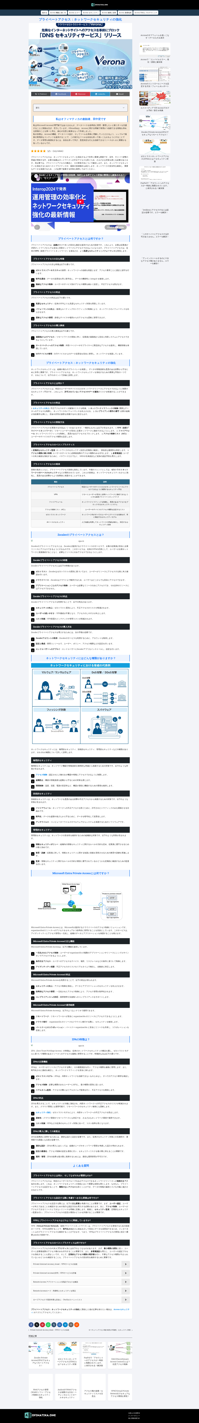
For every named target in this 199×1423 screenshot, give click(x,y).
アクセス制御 (41, 774)
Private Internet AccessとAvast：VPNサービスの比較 (49, 1330)
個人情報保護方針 (134, 1418)
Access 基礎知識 (125, 13)
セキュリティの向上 (41, 408)
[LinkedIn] (59, 1324)
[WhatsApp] (48, 1324)
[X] (36, 1324)
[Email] (71, 1324)
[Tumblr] (53, 1324)
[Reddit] (76, 1324)
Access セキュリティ (91, 13)
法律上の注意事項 (134, 1413)
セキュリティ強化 (43, 1112)
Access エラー (74, 13)
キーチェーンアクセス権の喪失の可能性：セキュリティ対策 (110, 1330)
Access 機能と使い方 (58, 13)
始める (44, 13)
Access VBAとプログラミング (146, 13)
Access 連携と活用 (109, 13)
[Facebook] (31, 1324)
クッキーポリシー (134, 1416)
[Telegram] (65, 1324)
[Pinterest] (42, 1324)
